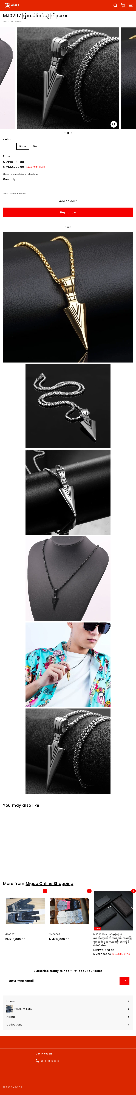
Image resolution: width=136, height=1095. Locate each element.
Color (7, 139)
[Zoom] (113, 124)
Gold (36, 146)
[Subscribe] (124, 981)
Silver (22, 146)
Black (9, 146)
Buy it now (68, 212)
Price (6, 156)
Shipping (8, 174)
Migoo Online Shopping (49, 883)
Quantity (9, 179)
